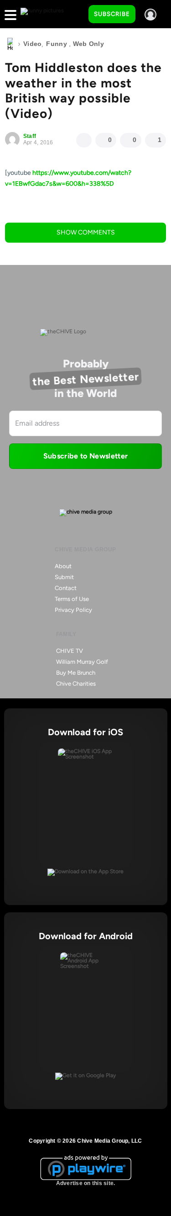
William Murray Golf (82, 661)
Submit (64, 577)
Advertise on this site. (85, 1183)
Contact (66, 588)
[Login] (150, 14)
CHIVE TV (69, 650)
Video (32, 43)
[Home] (10, 44)
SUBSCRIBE (112, 13)
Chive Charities (76, 683)
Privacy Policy (73, 609)
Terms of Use (72, 598)
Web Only (88, 43)
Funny (56, 43)
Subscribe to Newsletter (85, 456)
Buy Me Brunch (75, 672)
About (63, 566)
